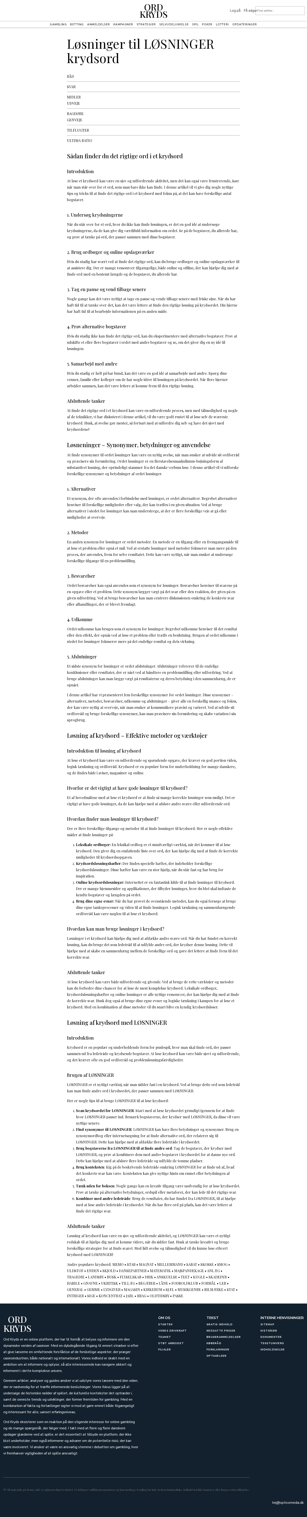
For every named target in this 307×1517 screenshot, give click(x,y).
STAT (231, 1289)
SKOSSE (207, 1264)
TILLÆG (128, 1283)
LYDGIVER (111, 1289)
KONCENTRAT (110, 1295)
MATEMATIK (160, 1270)
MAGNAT (146, 1264)
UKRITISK (109, 1283)
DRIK (149, 1277)
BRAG (141, 1295)
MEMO (118, 1264)
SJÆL (170, 1289)
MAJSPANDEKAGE (189, 1270)
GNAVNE (90, 1283)
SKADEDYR (218, 1277)
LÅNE (163, 1283)
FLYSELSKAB (130, 1277)
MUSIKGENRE (189, 1289)
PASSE (178, 1295)
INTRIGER (75, 1295)
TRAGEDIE (76, 1277)
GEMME (93, 1289)
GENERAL (75, 1289)
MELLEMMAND (170, 1264)
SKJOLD (109, 1270)
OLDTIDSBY (159, 1295)
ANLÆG (213, 1270)
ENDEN (93, 1270)
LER (222, 1283)
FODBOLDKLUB (184, 1283)
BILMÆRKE (213, 1289)
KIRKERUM (152, 1289)
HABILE (73, 1283)
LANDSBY (96, 1277)
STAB (131, 1264)
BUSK (111, 1277)
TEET (185, 1277)
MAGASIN (132, 1289)
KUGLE (199, 1277)
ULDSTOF (75, 1270)
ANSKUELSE (166, 1277)
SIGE (91, 1295)
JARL (130, 1295)
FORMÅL (208, 1283)
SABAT (191, 1264)
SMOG (222, 1264)
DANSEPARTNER (133, 1270)
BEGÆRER (146, 1283)
